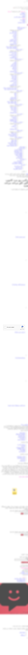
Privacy (21, 329)
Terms (23, 329)
